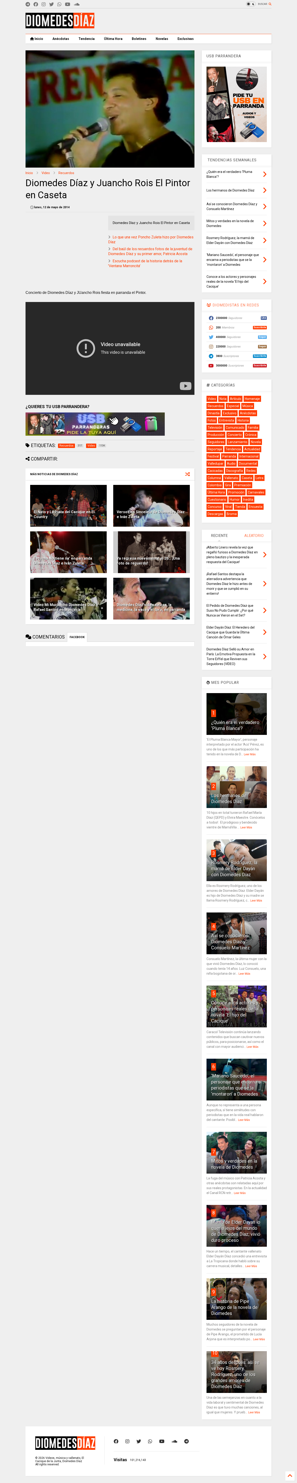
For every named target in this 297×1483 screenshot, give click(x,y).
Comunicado (235, 427)
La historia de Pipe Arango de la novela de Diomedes (234, 1307)
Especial (233, 406)
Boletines (139, 39)
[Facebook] (35, 4)
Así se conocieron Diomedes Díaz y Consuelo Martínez (230, 942)
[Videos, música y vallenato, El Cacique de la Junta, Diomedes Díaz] (60, 26)
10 (214, 1353)
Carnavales (256, 492)
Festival (213, 456)
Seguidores (216, 442)
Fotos (212, 420)
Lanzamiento (237, 442)
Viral (228, 507)
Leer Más (250, 754)
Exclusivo (229, 413)
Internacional (248, 456)
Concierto (235, 435)
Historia (243, 420)
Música (247, 406)
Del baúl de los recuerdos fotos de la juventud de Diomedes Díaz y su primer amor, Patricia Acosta (150, 251)
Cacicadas (215, 471)
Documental (248, 463)
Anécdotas (60, 39)
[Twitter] (51, 4)
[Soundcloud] (77, 4)
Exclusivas (186, 39)
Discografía (234, 471)
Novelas (162, 39)
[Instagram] (44, 4)
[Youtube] (67, 4)
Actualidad (252, 449)
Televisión (215, 427)
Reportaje (215, 449)
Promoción (236, 492)
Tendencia (86, 39)
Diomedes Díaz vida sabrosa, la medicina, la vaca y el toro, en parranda (151, 607)
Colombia (215, 485)
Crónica (250, 435)
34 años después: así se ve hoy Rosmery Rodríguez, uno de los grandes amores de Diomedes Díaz (235, 1374)
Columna (214, 478)
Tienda (240, 507)
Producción (216, 435)
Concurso (215, 507)
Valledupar (215, 463)
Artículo (235, 399)
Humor (235, 499)
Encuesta (255, 507)
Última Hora (113, 39)
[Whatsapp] (59, 4)
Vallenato (231, 478)
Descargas (215, 514)
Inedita (248, 499)
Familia (253, 427)
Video (46, 173)
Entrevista (226, 420)
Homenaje (252, 399)
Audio (231, 463)
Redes (251, 471)
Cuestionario (217, 499)
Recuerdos (66, 173)
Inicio (38, 39)
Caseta (247, 478)
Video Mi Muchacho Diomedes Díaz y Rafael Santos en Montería (66, 607)
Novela (256, 442)
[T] (28, 4)
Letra (259, 478)
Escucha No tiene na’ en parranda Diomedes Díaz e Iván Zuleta (63, 560)
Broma (232, 514)
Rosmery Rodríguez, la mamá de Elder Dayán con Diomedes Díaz (234, 868)
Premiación (242, 485)
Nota (223, 399)
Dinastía (214, 413)
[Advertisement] (187, 21)
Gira (228, 485)
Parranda (229, 456)
